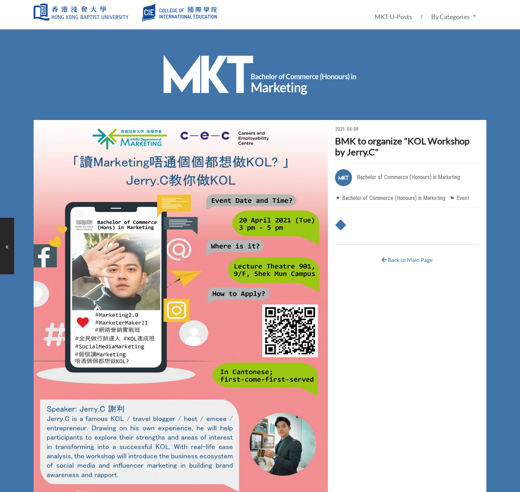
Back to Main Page (410, 259)
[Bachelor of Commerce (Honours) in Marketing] (259, 93)
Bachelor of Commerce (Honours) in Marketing (408, 177)
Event (463, 198)
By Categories (450, 17)
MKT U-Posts (393, 17)
